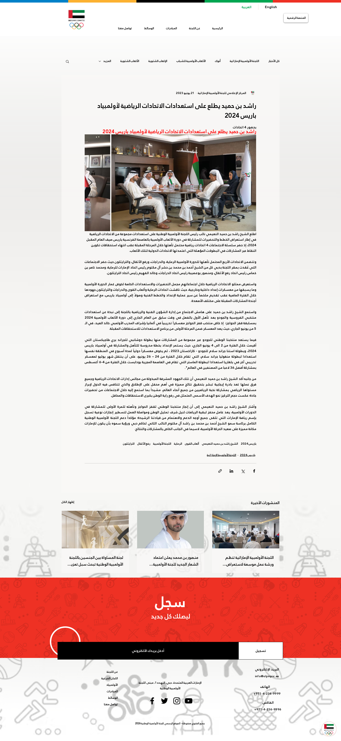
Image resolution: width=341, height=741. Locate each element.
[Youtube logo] (188, 700)
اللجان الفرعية (109, 678)
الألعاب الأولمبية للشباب (191, 61)
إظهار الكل (67, 502)
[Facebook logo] (152, 700)
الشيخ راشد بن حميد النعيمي (220, 444)
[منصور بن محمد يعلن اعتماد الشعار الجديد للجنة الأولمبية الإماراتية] (170, 529)
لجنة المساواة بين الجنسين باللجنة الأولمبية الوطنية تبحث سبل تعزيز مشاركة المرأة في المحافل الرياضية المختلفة (96, 561)
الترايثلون (129, 444)
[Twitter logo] (164, 700)
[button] (194, 28)
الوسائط (113, 697)
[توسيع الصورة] (183, 182)
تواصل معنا (111, 704)
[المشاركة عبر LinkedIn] (231, 471)
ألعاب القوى (192, 444)
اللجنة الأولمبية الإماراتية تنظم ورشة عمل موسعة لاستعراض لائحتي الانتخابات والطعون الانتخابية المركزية (246, 561)
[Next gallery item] (90, 182)
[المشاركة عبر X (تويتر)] (243, 471)
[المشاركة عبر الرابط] (220, 471)
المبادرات (112, 691)
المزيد (107, 61)
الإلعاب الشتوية (157, 61)
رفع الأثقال (143, 444)
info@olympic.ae (267, 676)
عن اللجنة (112, 671)
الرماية (178, 444)
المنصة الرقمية (296, 17)
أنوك (218, 61)
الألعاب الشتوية (129, 61)
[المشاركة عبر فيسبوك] (254, 471)
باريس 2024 (248, 444)
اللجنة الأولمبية (162, 444)
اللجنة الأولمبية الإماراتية (244, 61)
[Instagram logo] (176, 700)
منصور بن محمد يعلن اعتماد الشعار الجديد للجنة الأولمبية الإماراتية (175, 561)
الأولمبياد (112, 684)
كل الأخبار (274, 61)
